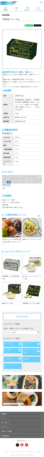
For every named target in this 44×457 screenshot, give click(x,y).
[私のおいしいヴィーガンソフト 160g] (32, 274)
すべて (7, 365)
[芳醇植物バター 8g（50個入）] (32, 301)
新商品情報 (22, 316)
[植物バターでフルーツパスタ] (32, 237)
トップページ (7, 451)
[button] (22, 414)
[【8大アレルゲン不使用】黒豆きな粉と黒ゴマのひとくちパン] (12, 237)
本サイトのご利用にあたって (29, 451)
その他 (25, 359)
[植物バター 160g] (12, 301)
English (38, 451)
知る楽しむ (27, 10)
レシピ (16, 10)
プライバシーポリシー (16, 451)
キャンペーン (38, 10)
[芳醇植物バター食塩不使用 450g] (12, 274)
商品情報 (5, 10)
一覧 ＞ (39, 216)
